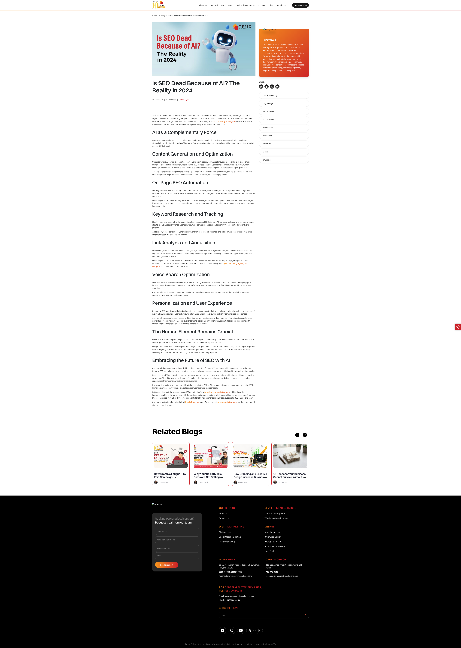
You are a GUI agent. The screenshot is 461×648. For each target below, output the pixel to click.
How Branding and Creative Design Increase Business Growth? (210, 477)
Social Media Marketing (230, 537)
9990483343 (224, 572)
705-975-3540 (272, 572)
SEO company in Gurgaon (224, 121)
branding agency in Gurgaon (217, 392)
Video (265, 152)
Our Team (262, 5)
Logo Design (268, 103)
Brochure (267, 144)
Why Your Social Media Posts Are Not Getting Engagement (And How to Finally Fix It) (169, 478)
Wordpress (267, 135)
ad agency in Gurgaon (227, 402)
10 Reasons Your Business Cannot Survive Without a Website (250, 477)
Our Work (214, 5)
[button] (305, 435)
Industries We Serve (246, 5)
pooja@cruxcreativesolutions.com (239, 596)
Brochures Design (272, 537)
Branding (266, 160)
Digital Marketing (270, 95)
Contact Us (299, 5)
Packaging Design (272, 541)
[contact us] (458, 327)
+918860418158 (233, 600)
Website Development (274, 513)
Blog (271, 5)
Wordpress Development (276, 518)
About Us (203, 5)
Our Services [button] (227, 5)
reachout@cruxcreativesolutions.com (235, 576)
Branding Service (272, 532)
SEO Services (268, 111)
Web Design (268, 127)
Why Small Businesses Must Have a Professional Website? (288, 477)
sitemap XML (271, 644)
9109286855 (236, 572)
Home (154, 15)
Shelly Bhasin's (192, 402)
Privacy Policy (189, 644)
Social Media (268, 119)
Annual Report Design (274, 546)
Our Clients (280, 5)
